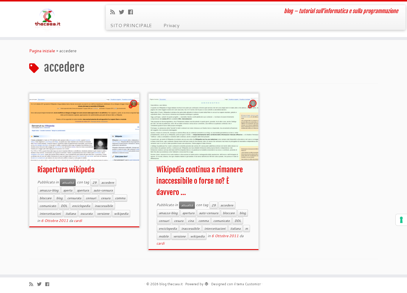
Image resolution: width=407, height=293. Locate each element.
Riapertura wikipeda (65, 169)
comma (120, 198)
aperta (67, 190)
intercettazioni (50, 213)
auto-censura (103, 190)
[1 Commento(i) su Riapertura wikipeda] (134, 109)
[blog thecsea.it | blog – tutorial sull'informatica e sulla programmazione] (47, 19)
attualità (68, 182)
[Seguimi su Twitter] (123, 12)
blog (59, 198)
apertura (83, 190)
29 (94, 182)
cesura (105, 198)
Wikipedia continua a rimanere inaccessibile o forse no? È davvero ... (199, 181)
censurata (74, 198)
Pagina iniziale (42, 51)
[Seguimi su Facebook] (132, 12)
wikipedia (121, 213)
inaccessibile (104, 206)
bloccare (46, 198)
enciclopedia (81, 206)
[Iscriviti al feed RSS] (114, 12)
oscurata (86, 213)
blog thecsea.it (171, 284)
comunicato (48, 206)
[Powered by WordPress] (206, 283)
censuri (91, 198)
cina (191, 221)
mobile (164, 236)
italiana (71, 213)
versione (103, 213)
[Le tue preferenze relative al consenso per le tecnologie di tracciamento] (401, 219)
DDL (64, 206)
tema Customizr (249, 284)
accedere (107, 182)
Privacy (171, 25)
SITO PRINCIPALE (131, 25)
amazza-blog (49, 190)
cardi (78, 220)
